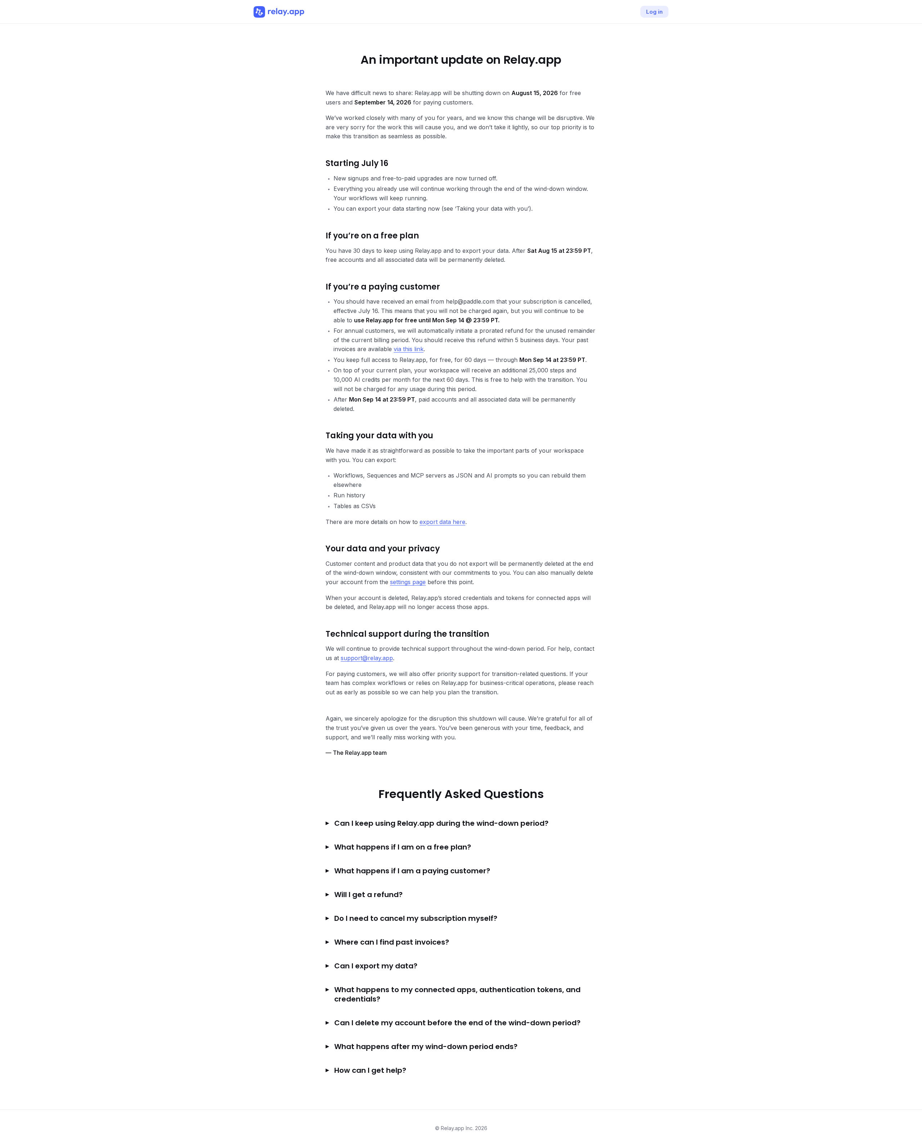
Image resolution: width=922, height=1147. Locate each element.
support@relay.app (367, 658)
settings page (408, 582)
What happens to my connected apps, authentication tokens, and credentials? (457, 994)
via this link (409, 349)
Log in (654, 11)
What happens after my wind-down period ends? (426, 1046)
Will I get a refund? (368, 894)
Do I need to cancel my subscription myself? (415, 918)
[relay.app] (279, 12)
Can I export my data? (375, 966)
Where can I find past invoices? (391, 942)
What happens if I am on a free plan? (402, 847)
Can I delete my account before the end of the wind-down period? (457, 1022)
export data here (442, 521)
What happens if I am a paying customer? (412, 870)
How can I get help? (370, 1070)
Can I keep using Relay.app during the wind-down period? (441, 823)
